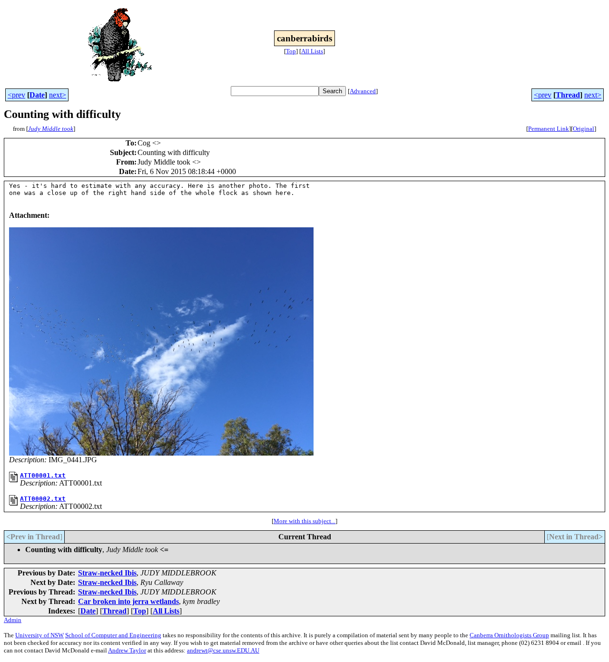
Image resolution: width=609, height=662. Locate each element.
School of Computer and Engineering (113, 635)
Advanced (363, 91)
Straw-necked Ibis (107, 573)
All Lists (312, 51)
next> (57, 95)
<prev (16, 95)
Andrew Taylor (127, 650)
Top (291, 51)
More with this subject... (304, 521)
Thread (568, 95)
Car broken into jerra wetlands (128, 601)
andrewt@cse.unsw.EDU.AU (223, 650)
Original (583, 128)
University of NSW (39, 635)
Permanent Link (548, 128)
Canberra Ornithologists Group (509, 635)
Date (37, 95)
